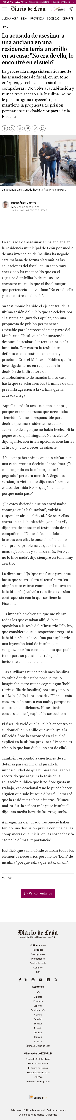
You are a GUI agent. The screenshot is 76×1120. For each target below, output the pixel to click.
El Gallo (38, 1041)
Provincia (37, 18)
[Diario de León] (38, 9)
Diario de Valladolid (38, 1063)
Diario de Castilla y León (38, 1059)
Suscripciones (38, 954)
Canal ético (51, 1114)
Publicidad (38, 950)
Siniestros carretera (39, 1)
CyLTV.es (38, 1077)
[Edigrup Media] (38, 1096)
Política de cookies (56, 1110)
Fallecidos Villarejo (60, 1)
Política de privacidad (34, 1110)
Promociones (38, 959)
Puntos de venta (38, 963)
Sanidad (38, 1019)
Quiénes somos (38, 945)
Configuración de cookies (31, 1114)
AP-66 (24, 1)
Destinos (38, 1032)
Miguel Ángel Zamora (23, 202)
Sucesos (38, 1023)
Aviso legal (16, 1110)
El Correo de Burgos (38, 1068)
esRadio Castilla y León (38, 1081)
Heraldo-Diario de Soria (38, 1072)
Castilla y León (38, 1010)
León (24, 18)
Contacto (38, 967)
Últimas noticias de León (38, 1046)
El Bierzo (38, 997)
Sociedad (53, 18)
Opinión (38, 1037)
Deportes (69, 18)
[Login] (71, 9)
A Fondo (38, 1028)
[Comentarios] (42, 128)
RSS (38, 972)
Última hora (10, 18)
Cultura (38, 1014)
